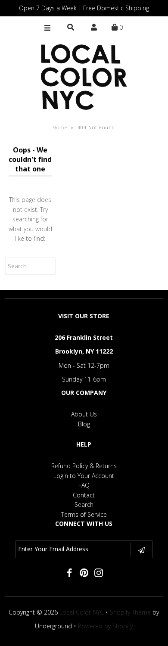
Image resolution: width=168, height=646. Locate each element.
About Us (84, 414)
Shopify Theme (130, 612)
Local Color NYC (81, 612)
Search (84, 504)
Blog (84, 424)
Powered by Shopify (105, 626)
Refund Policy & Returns (84, 466)
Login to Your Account (83, 476)
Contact (84, 495)
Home (60, 127)
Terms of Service (84, 514)
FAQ (84, 485)
